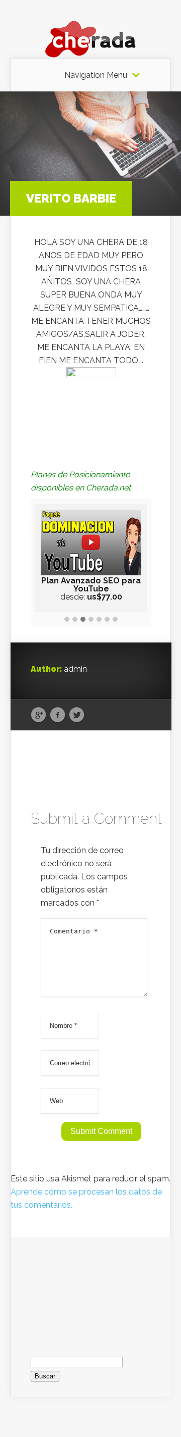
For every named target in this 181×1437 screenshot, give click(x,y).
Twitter (76, 715)
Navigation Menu (95, 75)
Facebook (57, 715)
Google (38, 715)
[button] (67, 620)
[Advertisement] (91, 1287)
